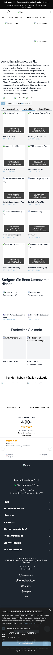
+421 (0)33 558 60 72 (26, 490)
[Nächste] (50, 449)
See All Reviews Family (25, 433)
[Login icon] (49, 12)
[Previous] (3, 449)
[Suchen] (8, 12)
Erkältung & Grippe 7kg (39, 407)
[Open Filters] (3, 103)
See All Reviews (27, 435)
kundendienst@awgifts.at (26, 480)
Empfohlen (28, 109)
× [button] (50, 610)
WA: (28, 485)
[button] (26, 650)
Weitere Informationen (32, 623)
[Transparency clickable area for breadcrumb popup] (16, 17)
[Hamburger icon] (3, 12)
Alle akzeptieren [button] (26, 644)
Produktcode (44, 109)
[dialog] (26, 631)
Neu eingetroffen (10, 109)
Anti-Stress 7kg (13, 407)
